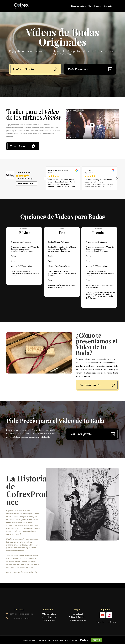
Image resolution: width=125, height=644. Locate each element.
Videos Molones (49, 617)
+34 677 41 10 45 (21, 618)
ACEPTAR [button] (96, 640)
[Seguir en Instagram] (109, 615)
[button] (117, 178)
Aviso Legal (78, 614)
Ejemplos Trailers (78, 6)
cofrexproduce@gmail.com (21, 614)
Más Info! (84, 640)
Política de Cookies (78, 620)
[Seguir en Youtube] (102, 615)
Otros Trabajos (94, 6)
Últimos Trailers (49, 614)
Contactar (108, 6)
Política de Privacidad (78, 617)
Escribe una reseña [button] (26, 183)
